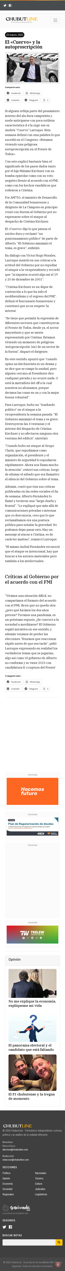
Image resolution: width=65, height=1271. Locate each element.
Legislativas (41, 1194)
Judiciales (40, 1189)
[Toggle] (55, 20)
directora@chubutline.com (15, 1149)
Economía (7, 1183)
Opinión (6, 1178)
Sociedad (7, 1189)
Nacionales (40, 1173)
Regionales (8, 1194)
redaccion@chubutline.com (15, 1159)
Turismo (39, 1178)
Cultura (38, 1183)
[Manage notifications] (58, 1264)
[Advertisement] (32, 734)
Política (6, 1173)
